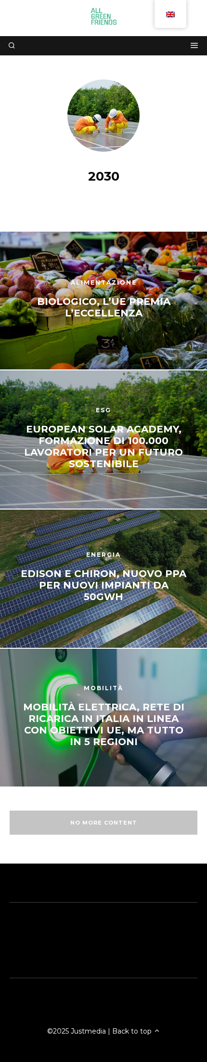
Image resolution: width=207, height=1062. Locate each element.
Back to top (133, 1031)
